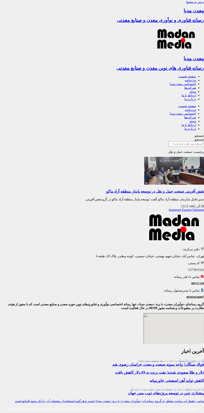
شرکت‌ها (190, 87)
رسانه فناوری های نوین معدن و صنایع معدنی (160, 68)
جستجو (199, 135)
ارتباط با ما (189, 95)
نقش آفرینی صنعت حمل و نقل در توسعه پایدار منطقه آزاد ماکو (155, 191)
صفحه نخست (187, 76)
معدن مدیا (194, 10)
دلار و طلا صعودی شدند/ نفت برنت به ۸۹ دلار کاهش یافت (159, 372)
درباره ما (190, 99)
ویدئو (193, 91)
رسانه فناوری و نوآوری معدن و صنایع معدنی (160, 20)
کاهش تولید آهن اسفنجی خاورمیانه (177, 380)
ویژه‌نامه (190, 80)
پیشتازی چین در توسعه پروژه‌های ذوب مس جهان (166, 391)
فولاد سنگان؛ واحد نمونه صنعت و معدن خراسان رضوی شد (158, 362)
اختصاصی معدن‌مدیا (183, 84)
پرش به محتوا (195, 2)
